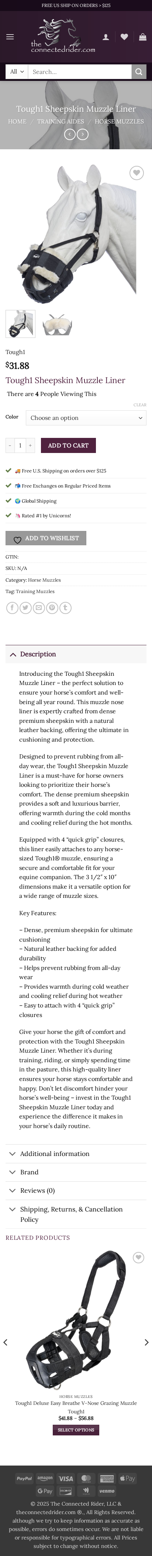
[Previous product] (82, 134)
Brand (29, 1172)
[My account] (106, 37)
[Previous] (17, 234)
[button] (10, 37)
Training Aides (60, 121)
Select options (76, 1429)
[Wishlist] (124, 37)
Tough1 (15, 352)
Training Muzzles (35, 591)
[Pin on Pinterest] (52, 608)
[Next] (134, 234)
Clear (140, 404)
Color (12, 417)
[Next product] (70, 134)
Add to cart (68, 445)
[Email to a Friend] (39, 608)
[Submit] (139, 71)
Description (38, 654)
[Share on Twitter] (26, 608)
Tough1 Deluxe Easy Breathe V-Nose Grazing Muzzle (76, 1403)
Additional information (55, 1153)
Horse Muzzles (119, 121)
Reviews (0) (37, 1190)
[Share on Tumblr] (65, 608)
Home (17, 121)
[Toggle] (13, 654)
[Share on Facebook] (12, 608)
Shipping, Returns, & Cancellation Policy (71, 1214)
